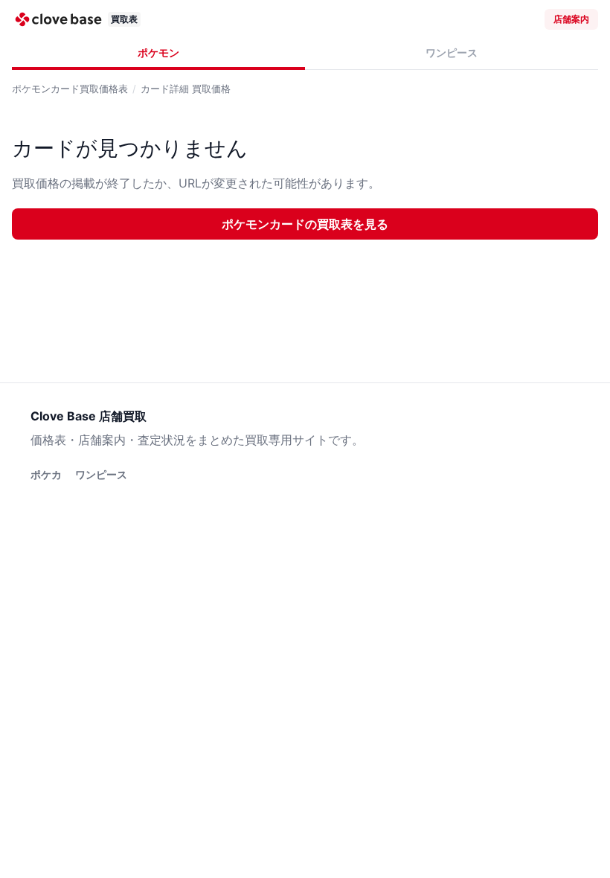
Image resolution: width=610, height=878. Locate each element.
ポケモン (158, 52)
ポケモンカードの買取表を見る (305, 224)
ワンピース (452, 52)
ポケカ (46, 474)
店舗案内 (571, 19)
